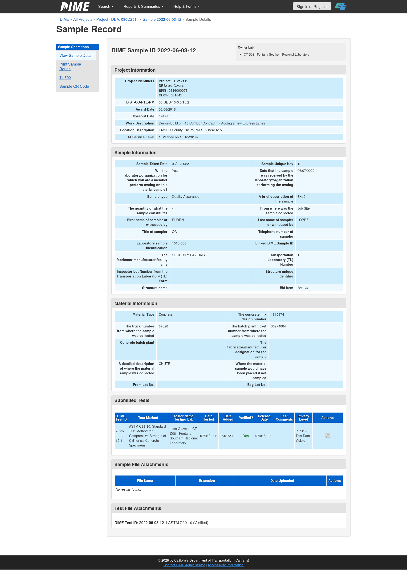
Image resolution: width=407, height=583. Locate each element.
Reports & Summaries (142, 6)
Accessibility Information (226, 564)
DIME (64, 19)
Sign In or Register (312, 6)
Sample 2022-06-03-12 (162, 19)
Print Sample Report (70, 66)
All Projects (82, 19)
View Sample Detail (76, 55)
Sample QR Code (74, 86)
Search (104, 6)
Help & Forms (185, 6)
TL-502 (65, 77)
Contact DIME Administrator (184, 564)
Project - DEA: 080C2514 (117, 19)
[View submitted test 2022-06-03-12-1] (328, 436)
